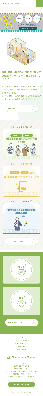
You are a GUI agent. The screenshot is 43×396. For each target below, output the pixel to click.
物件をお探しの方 (21, 343)
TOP (21, 337)
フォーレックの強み (21, 340)
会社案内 (21, 346)
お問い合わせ (21, 349)
